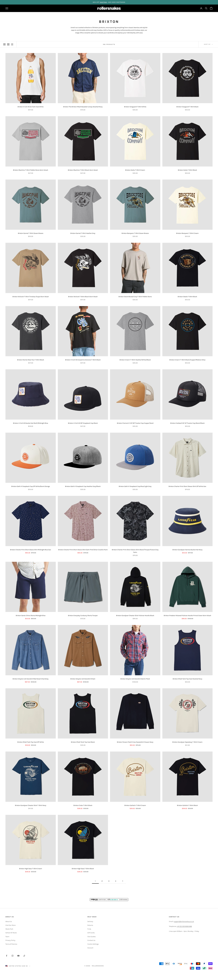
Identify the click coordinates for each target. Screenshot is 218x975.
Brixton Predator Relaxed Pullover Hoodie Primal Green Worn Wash (187, 615)
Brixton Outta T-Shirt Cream (135, 170)
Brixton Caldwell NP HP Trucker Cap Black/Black (187, 423)
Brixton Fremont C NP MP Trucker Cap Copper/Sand (135, 423)
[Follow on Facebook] (6, 956)
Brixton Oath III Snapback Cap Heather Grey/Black (83, 486)
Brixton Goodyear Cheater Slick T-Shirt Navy (30, 805)
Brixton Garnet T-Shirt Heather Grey (82, 233)
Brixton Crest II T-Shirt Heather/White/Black (135, 360)
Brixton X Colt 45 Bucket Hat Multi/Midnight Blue (30, 423)
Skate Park (9, 929)
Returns (90, 925)
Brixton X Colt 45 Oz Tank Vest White (30, 107)
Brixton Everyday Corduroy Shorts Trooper (83, 615)
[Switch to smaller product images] (8, 44)
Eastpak (103, 2)
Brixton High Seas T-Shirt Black (83, 869)
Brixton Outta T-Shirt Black (187, 170)
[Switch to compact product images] (12, 44)
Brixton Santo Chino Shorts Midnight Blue (30, 615)
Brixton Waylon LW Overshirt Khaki (82, 679)
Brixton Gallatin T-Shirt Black (187, 805)
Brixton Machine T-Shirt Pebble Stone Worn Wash (30, 170)
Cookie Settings (93, 944)
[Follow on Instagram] (12, 956)
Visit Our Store (10, 925)
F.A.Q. (89, 929)
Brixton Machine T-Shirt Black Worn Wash (83, 170)
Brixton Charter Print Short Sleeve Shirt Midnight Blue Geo (30, 550)
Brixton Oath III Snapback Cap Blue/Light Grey (135, 486)
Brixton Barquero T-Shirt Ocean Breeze (135, 233)
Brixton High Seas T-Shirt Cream (30, 869)
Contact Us (91, 940)
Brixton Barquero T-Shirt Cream (187, 233)
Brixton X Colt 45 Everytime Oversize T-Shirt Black (83, 360)
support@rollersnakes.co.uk (184, 921)
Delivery (90, 921)
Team (7, 937)
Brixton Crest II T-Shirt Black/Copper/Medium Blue (187, 360)
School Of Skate (11, 933)
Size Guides (91, 937)
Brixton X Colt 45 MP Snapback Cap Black (83, 423)
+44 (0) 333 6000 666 (184, 926)
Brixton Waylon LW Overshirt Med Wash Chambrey (30, 679)
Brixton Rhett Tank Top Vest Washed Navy (187, 679)
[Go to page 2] (122, 881)
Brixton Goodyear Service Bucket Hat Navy (187, 550)
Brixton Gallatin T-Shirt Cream (135, 805)
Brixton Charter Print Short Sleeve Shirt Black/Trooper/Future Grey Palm (135, 551)
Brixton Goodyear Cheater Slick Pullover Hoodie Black (135, 615)
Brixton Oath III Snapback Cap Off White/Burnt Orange (30, 486)
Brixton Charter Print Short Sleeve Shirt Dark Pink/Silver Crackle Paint (83, 550)
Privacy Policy (10, 940)
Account (90, 948)
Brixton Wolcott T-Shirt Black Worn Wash (83, 297)
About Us (8, 921)
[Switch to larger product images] (4, 44)
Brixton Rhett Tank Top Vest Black (83, 742)
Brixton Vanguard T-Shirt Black (187, 107)
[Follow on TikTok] (24, 956)
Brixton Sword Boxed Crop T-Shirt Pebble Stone (135, 297)
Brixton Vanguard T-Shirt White (135, 107)
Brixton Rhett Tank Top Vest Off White (30, 742)
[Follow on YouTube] (18, 956)
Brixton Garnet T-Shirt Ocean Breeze (30, 233)
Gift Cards (91, 933)
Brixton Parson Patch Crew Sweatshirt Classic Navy (135, 742)
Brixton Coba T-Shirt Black (82, 805)
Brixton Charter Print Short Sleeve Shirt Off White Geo (187, 486)
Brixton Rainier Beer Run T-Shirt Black (30, 360)
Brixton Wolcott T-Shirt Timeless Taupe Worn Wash (30, 297)
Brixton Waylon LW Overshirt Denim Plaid (135, 679)
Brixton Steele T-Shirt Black (187, 297)
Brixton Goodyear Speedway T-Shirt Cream (187, 742)
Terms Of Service (11, 944)
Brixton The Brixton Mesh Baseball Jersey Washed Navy (83, 107)
